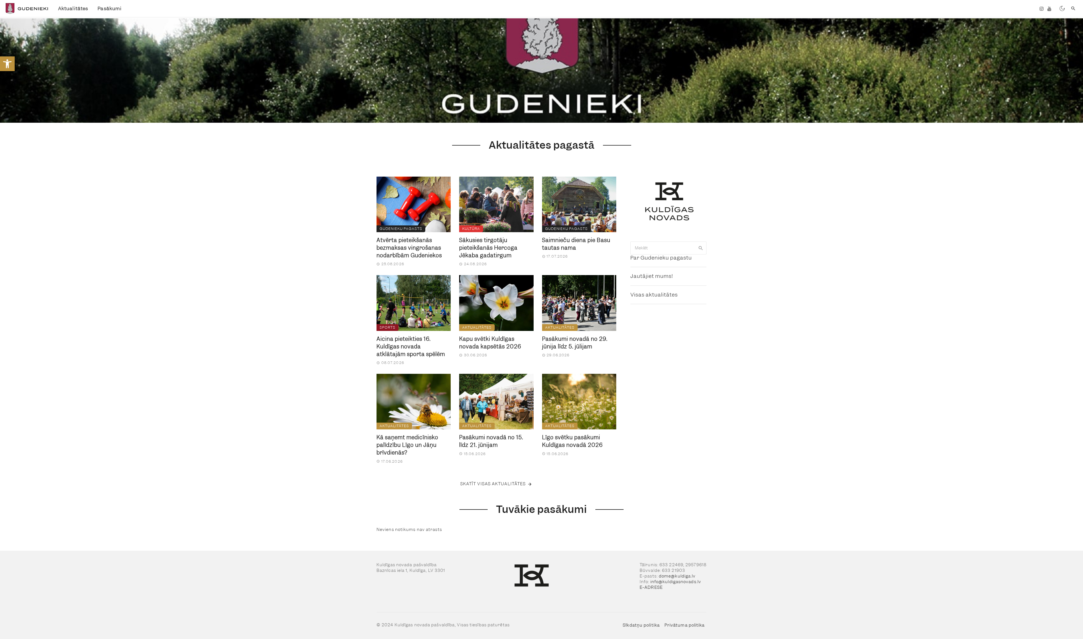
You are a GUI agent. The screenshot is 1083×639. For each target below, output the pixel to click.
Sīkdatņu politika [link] (641, 625)
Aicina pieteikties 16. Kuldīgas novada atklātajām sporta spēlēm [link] (411, 346)
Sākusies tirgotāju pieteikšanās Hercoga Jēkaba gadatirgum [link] (488, 248)
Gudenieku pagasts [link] (401, 228)
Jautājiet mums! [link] (651, 276)
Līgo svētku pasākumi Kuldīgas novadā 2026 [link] (572, 441)
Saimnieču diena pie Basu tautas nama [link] (576, 244)
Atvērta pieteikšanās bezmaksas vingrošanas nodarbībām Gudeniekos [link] (409, 248)
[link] (7, 63)
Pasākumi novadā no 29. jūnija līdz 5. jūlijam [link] (574, 342)
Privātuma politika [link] (684, 625)
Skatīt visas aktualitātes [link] (493, 484)
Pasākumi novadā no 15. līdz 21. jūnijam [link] (491, 441)
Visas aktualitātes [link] (654, 294)
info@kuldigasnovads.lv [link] (675, 582)
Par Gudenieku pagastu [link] (661, 257)
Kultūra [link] (471, 228)
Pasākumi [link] (110, 8)
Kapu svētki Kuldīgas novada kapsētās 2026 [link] (490, 342)
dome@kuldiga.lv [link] (677, 576)
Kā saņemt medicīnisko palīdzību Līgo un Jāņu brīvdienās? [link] (407, 445)
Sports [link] (387, 327)
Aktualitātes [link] (73, 8)
